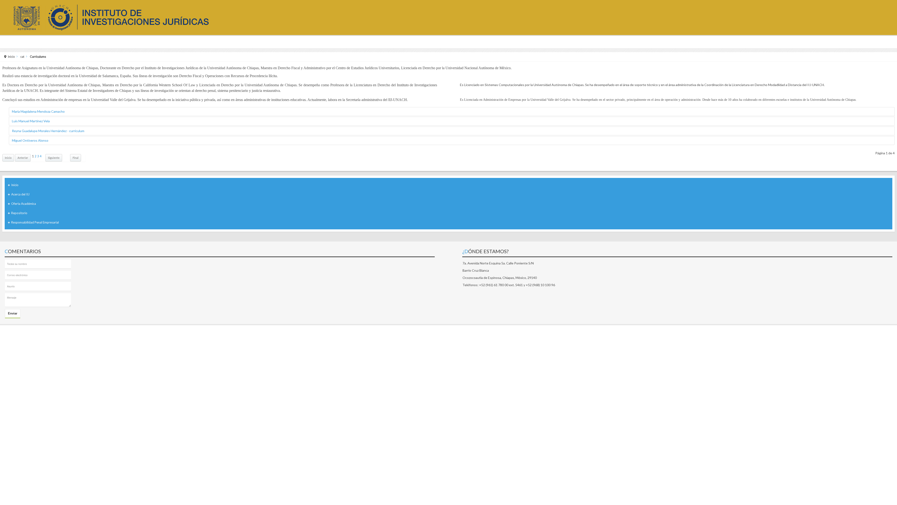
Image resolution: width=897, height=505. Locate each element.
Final (75, 157)
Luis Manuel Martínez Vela (31, 121)
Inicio (11, 56)
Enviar (12, 313)
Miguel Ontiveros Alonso (30, 140)
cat (22, 56)
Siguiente (54, 157)
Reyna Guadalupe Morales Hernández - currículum (48, 131)
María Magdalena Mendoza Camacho (38, 111)
